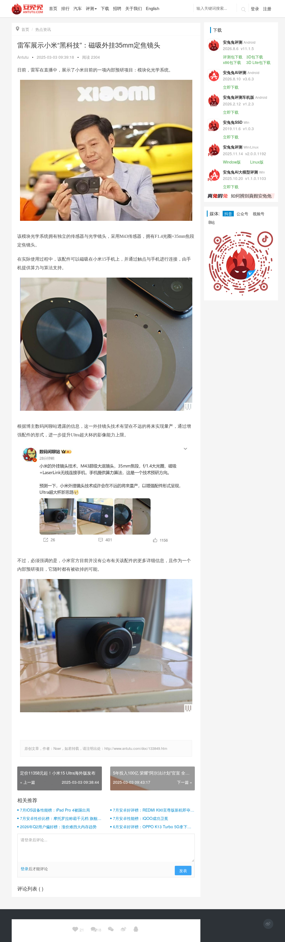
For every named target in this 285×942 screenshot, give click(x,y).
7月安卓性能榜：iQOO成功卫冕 (140, 818)
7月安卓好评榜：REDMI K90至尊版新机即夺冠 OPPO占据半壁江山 (153, 810)
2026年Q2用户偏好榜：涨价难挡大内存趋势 (58, 826)
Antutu (23, 57)
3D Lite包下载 (258, 62)
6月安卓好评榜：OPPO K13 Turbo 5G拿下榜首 (152, 826)
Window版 (232, 162)
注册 (267, 8)
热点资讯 (43, 29)
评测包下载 (232, 57)
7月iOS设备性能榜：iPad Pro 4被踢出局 (55, 810)
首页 (22, 29)
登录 (255, 8)
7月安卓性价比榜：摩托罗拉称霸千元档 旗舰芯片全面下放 (60, 818)
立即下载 (231, 87)
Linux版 (257, 162)
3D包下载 (254, 57)
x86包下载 (232, 62)
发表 (183, 870)
